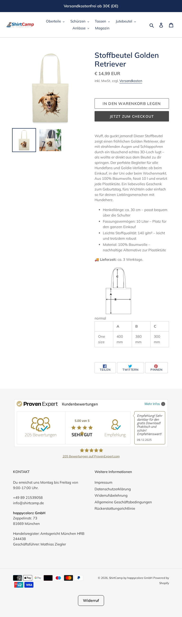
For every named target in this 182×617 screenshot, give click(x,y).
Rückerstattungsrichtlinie (115, 508)
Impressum (103, 482)
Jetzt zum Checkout (132, 116)
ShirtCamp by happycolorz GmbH (130, 578)
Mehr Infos (152, 403)
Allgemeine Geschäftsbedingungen (123, 502)
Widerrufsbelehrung (111, 495)
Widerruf (91, 600)
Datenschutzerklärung (113, 489)
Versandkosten (130, 81)
